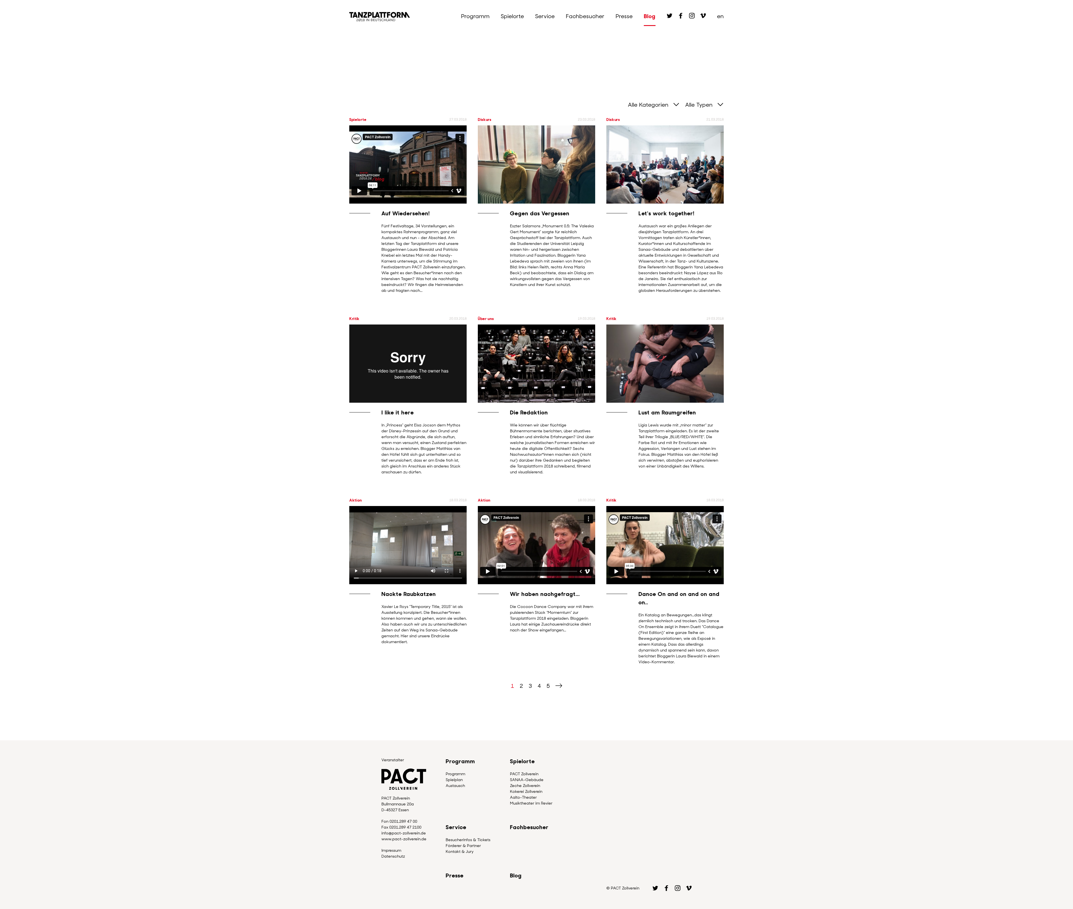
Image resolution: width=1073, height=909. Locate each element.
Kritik (354, 318)
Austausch (455, 785)
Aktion (355, 500)
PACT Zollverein (524, 773)
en (720, 16)
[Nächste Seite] (559, 685)
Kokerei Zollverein (526, 791)
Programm (475, 16)
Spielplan (454, 779)
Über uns (486, 318)
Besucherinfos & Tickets (468, 839)
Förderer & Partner (463, 845)
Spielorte (512, 16)
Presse (624, 16)
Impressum (391, 850)
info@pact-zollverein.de (403, 833)
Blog (650, 16)
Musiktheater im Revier (531, 803)
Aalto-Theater (523, 797)
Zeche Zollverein (525, 785)
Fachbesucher (585, 16)
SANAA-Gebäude (526, 779)
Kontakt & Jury (460, 851)
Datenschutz (393, 856)
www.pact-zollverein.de (403, 838)
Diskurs (485, 119)
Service (545, 16)
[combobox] (651, 104)
